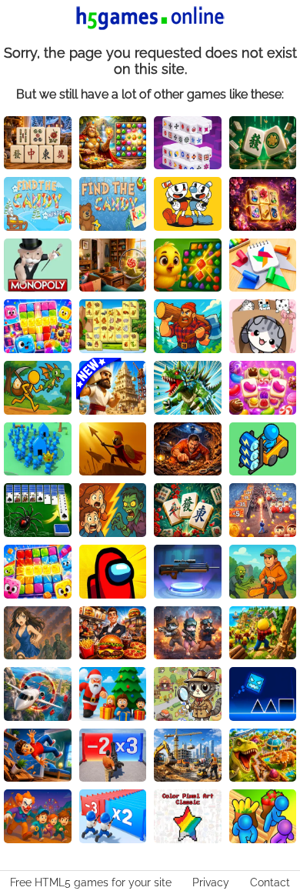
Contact (270, 882)
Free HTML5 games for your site (91, 882)
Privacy (210, 882)
